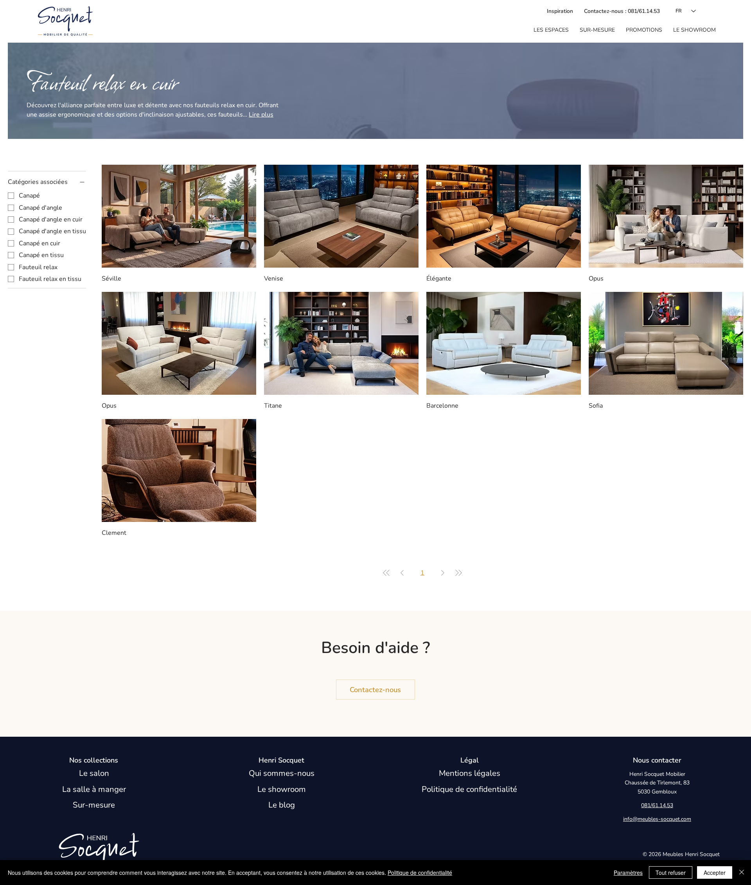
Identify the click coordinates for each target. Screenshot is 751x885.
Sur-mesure (94, 804)
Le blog (281, 804)
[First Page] (386, 573)
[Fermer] (741, 872)
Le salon (94, 773)
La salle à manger (94, 789)
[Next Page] (442, 573)
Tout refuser (671, 872)
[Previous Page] (402, 573)
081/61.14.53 (657, 805)
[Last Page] (458, 573)
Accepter (715, 872)
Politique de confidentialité (469, 789)
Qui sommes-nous (281, 773)
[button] (551, 30)
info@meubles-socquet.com (657, 819)
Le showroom (281, 789)
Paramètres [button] (628, 872)
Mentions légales (469, 773)
